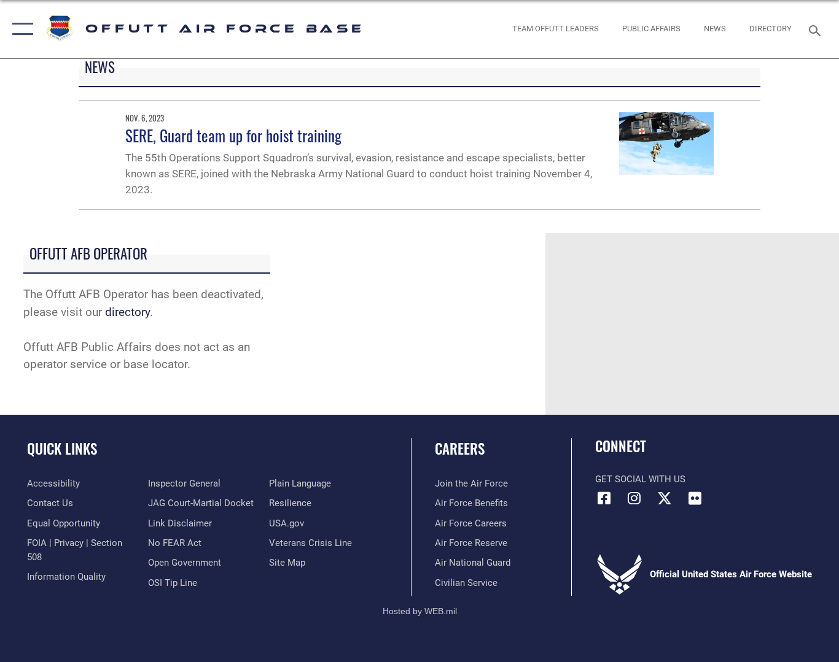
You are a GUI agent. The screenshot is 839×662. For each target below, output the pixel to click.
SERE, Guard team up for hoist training (233, 135)
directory (127, 312)
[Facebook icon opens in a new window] (604, 498)
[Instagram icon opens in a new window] (634, 498)
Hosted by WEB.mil (420, 611)
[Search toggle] (816, 29)
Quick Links (62, 448)
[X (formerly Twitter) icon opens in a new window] (664, 498)
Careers (460, 448)
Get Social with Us (640, 479)
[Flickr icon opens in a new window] (694, 498)
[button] (20, 29)
